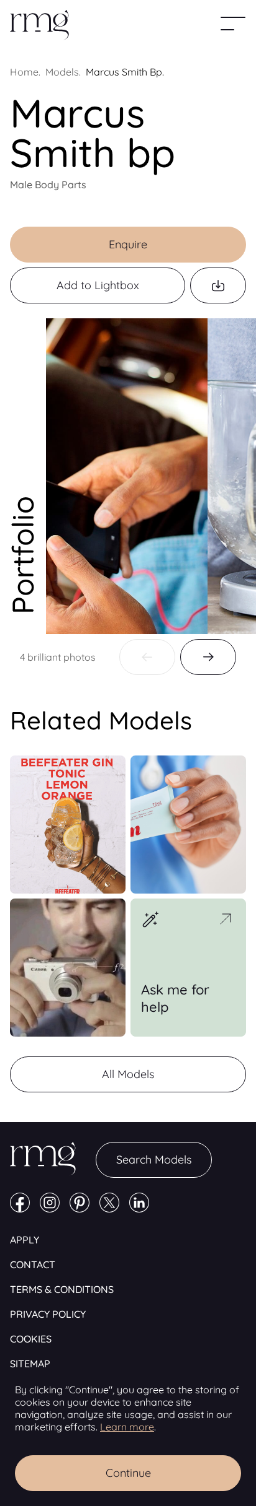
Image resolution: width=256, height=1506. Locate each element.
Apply (24, 1240)
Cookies (31, 1339)
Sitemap (30, 1363)
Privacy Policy (48, 1314)
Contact (32, 1264)
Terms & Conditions (62, 1289)
